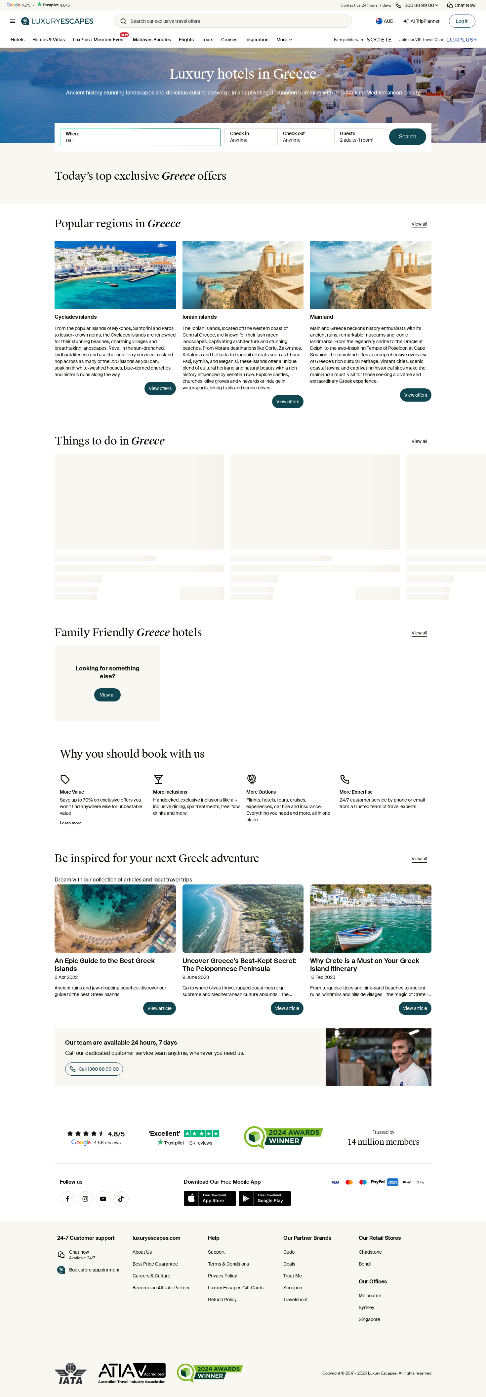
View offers (160, 388)
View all (107, 695)
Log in (462, 21)
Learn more (71, 823)
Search (407, 136)
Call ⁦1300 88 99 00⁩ (99, 1069)
